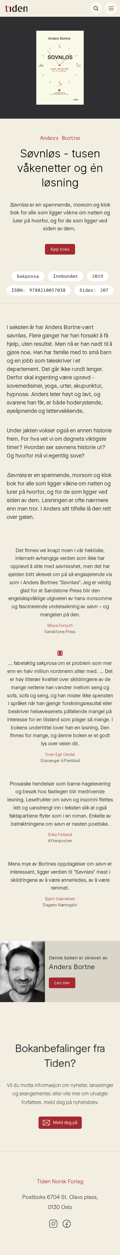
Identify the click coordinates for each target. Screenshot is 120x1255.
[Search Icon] (96, 8)
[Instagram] (53, 1224)
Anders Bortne (60, 138)
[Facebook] (67, 1224)
